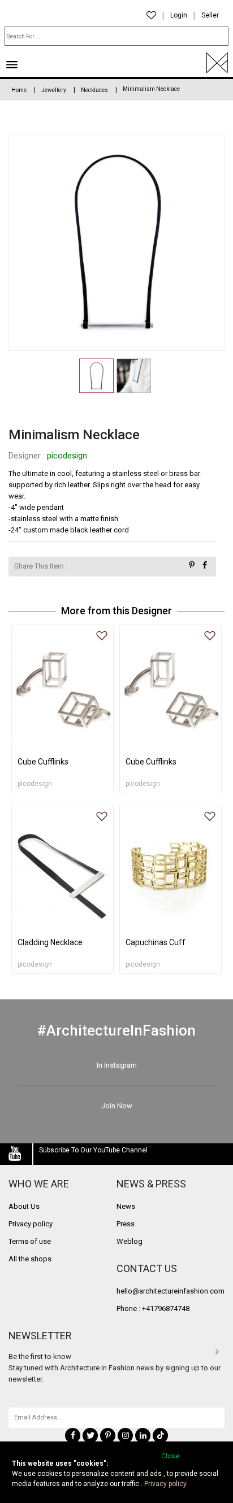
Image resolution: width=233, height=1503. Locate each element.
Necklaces (94, 90)
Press (125, 1224)
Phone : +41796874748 (152, 1308)
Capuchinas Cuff (155, 942)
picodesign (67, 456)
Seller (210, 15)
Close (170, 1456)
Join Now (116, 1106)
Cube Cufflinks (43, 761)
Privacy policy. (166, 1484)
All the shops (29, 1259)
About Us (24, 1206)
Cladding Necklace (50, 942)
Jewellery (53, 90)
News (125, 1206)
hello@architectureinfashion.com (170, 1291)
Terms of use (29, 1241)
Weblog (129, 1241)
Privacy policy (30, 1224)
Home (19, 90)
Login (178, 15)
